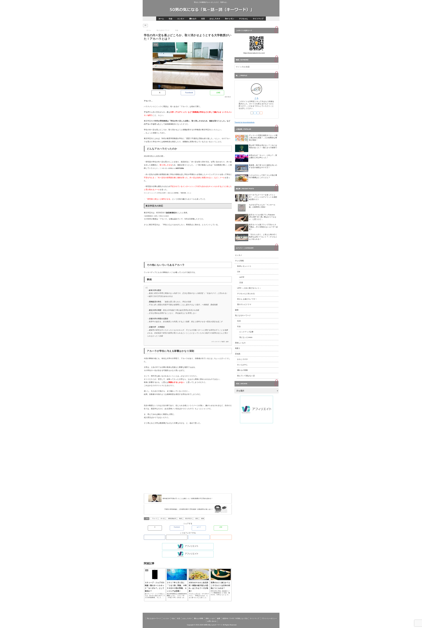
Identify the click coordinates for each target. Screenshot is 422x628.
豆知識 (237, 354)
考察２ (237, 348)
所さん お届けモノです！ (247, 299)
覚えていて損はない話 (246, 376)
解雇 (202, 518)
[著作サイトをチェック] (154, 537)
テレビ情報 (239, 261)
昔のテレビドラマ (244, 304)
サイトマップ (254, 618)
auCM (241, 277)
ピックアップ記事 (246, 332)
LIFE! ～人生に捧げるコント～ (249, 288)
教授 (180, 518)
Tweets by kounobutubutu (245, 122)
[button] (276, 67)
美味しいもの (240, 343)
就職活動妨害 (172, 518)
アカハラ (154, 518)
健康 (236, 310)
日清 (241, 282)
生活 (239, 321)
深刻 (196, 518)
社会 (147, 518)
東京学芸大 (188, 518)
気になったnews (245, 337)
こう (256, 98)
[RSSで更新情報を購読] (221, 537)
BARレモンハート (245, 266)
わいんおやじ (242, 365)
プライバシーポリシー (269, 618)
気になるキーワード (243, 315)
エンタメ (238, 255)
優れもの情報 (242, 370)
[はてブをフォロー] (199, 537)
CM (238, 272)
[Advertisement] (187, 244)
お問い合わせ (211, 621)
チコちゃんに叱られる (246, 293)
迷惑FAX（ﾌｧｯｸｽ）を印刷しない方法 (235, 618)
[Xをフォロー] (176, 537)
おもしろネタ (242, 359)
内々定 (163, 518)
